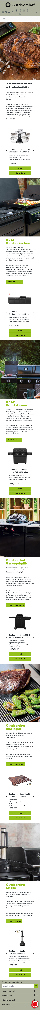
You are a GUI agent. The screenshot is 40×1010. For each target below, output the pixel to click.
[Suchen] (36, 12)
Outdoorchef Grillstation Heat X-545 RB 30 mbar (18, 471)
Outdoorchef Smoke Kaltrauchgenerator (17, 952)
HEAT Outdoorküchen (14, 282)
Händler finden (20, 173)
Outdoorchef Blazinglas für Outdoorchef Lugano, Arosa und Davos (19, 795)
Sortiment (6, 1004)
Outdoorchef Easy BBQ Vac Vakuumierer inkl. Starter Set (20, 150)
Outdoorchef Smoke (14, 921)
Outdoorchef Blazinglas (15, 764)
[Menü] (4, 18)
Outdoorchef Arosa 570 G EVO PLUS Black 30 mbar (19, 636)
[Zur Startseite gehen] (20, 5)
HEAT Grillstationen (13, 440)
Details (20, 168)
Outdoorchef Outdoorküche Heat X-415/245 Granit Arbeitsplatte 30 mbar (18, 313)
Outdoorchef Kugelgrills (15, 605)
